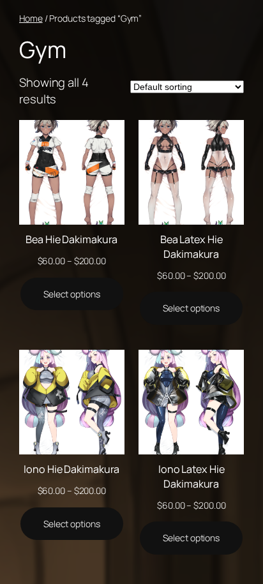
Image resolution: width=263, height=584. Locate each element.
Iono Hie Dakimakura (71, 469)
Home (31, 18)
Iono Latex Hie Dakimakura (191, 476)
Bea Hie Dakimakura (71, 239)
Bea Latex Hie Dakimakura (191, 246)
